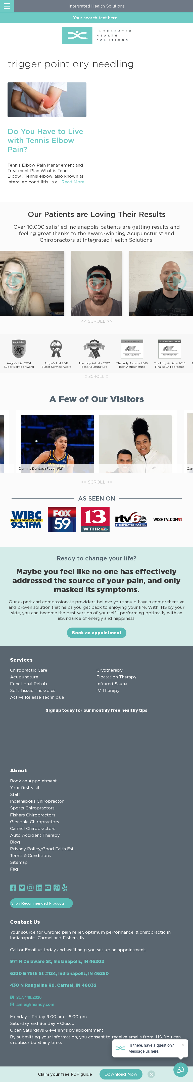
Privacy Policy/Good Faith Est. (42, 849)
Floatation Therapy (116, 677)
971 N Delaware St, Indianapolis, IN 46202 (57, 961)
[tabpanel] (96, 283)
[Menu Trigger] (7, 6)
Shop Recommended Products (38, 903)
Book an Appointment (33, 781)
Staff (15, 794)
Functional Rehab (28, 683)
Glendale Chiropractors (34, 821)
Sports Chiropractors (32, 808)
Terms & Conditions (30, 855)
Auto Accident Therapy (35, 835)
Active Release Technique (37, 697)
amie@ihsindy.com (35, 1004)
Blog (15, 842)
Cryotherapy (109, 670)
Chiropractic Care (28, 670)
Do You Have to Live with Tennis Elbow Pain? (45, 140)
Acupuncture (24, 677)
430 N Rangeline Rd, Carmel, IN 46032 (53, 985)
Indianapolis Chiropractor (37, 801)
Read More (73, 182)
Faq (14, 869)
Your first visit (25, 787)
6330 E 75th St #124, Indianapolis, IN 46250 (59, 973)
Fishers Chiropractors (32, 815)
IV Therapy (108, 690)
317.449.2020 (28, 997)
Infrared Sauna (111, 683)
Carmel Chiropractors (32, 828)
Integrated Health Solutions (97, 6)
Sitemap (19, 862)
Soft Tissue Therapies (32, 690)
